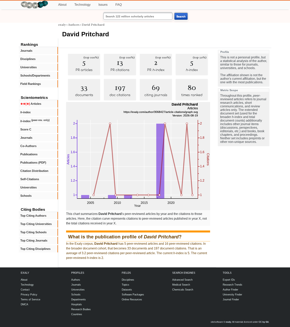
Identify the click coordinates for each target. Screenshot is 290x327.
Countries (76, 314)
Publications (28, 154)
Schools (26, 195)
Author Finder (230, 289)
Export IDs (229, 279)
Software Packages (133, 294)
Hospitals (76, 304)
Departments (78, 299)
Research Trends (232, 284)
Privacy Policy (29, 294)
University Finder (232, 294)
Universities (28, 67)
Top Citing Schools (33, 232)
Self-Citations (29, 179)
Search (181, 16)
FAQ (118, 4)
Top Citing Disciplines (35, 248)
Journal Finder (231, 299)
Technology (82, 4)
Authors (74, 25)
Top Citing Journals (33, 240)
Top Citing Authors (33, 215)
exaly (62, 25)
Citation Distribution (34, 170)
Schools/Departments (35, 75)
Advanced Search (182, 279)
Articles (30, 103)
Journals (26, 50)
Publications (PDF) (33, 162)
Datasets (127, 289)
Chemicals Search (182, 289)
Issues (103, 4)
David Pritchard (93, 25)
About (62, 4)
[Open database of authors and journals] (34, 2)
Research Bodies (81, 309)
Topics (125, 284)
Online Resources (132, 299)
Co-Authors (28, 146)
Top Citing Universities (36, 224)
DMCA (24, 304)
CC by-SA (264, 322)
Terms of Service (30, 299)
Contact (25, 289)
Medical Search (181, 284)
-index (25, 112)
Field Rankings (30, 83)
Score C (25, 129)
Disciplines (28, 59)
